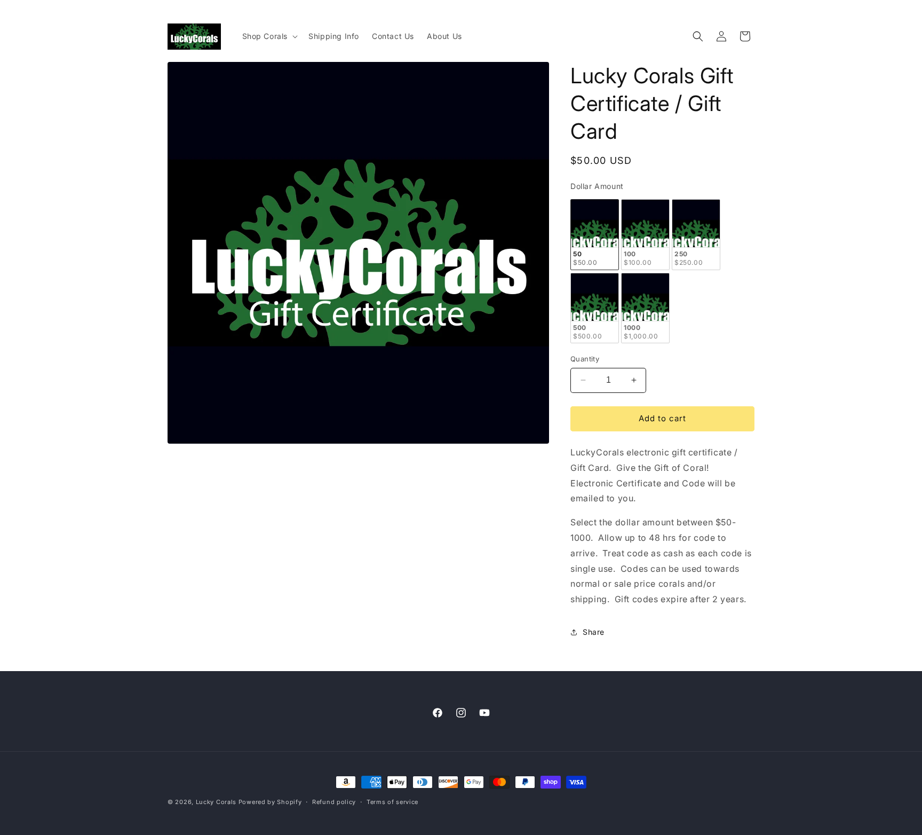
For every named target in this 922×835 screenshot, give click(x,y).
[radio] (594, 234)
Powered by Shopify (270, 802)
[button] (269, 36)
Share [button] (594, 631)
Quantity (584, 359)
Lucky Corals (216, 802)
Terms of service (392, 802)
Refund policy (334, 802)
